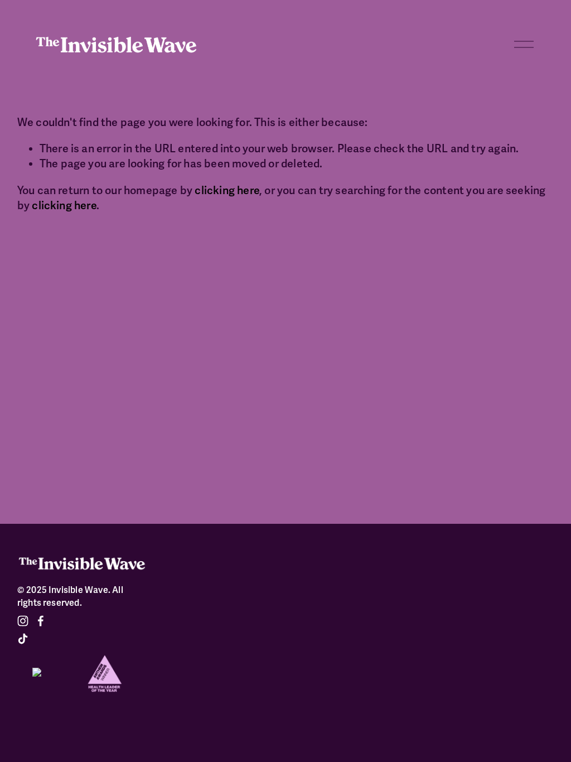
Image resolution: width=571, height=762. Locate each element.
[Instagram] (22, 620)
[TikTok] (22, 638)
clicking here (227, 190)
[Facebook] (40, 620)
